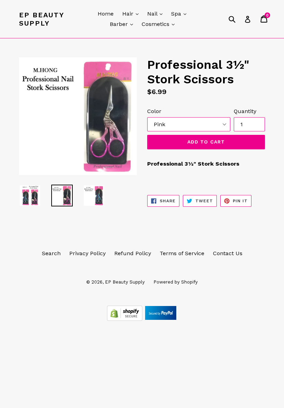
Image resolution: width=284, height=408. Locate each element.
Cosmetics (160, 23)
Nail (156, 13)
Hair (132, 13)
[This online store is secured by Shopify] (125, 319)
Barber (123, 23)
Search (51, 253)
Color (154, 111)
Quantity (245, 111)
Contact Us (227, 253)
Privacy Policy (87, 253)
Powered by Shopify (175, 282)
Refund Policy (132, 253)
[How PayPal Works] (160, 319)
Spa (180, 13)
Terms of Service (182, 253)
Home (106, 13)
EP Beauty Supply (41, 19)
